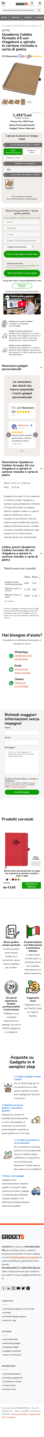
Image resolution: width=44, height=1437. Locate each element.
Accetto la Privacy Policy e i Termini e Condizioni (21, 780)
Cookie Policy (10, 1385)
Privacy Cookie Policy (20, 1414)
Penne (4, 17)
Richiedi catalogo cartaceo (15, 1316)
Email (8, 738)
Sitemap (32, 1414)
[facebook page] (4, 1288)
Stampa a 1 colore (32, 151)
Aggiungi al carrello (22, 286)
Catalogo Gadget (11, 1347)
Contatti (7, 1312)
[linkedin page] (8, 1288)
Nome (8, 728)
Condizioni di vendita (12, 1381)
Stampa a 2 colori (13, 158)
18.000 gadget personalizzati (24, 1257)
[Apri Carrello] (39, 3)
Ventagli (15, 17)
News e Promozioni (12, 1355)
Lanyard (28, 17)
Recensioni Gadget (12, 1343)
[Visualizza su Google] (14, 426)
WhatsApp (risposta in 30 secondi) (19, 1309)
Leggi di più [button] (16, 443)
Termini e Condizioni (19, 787)
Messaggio (10, 747)
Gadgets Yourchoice (12, 1351)
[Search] (39, 10)
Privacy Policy (31, 265)
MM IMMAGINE (11, 1339)
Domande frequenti (12, 1374)
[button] (8, 434)
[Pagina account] (31, 3)
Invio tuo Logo (10, 1320)
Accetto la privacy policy (15, 263)
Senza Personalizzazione (13, 151)
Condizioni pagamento (13, 1377)
